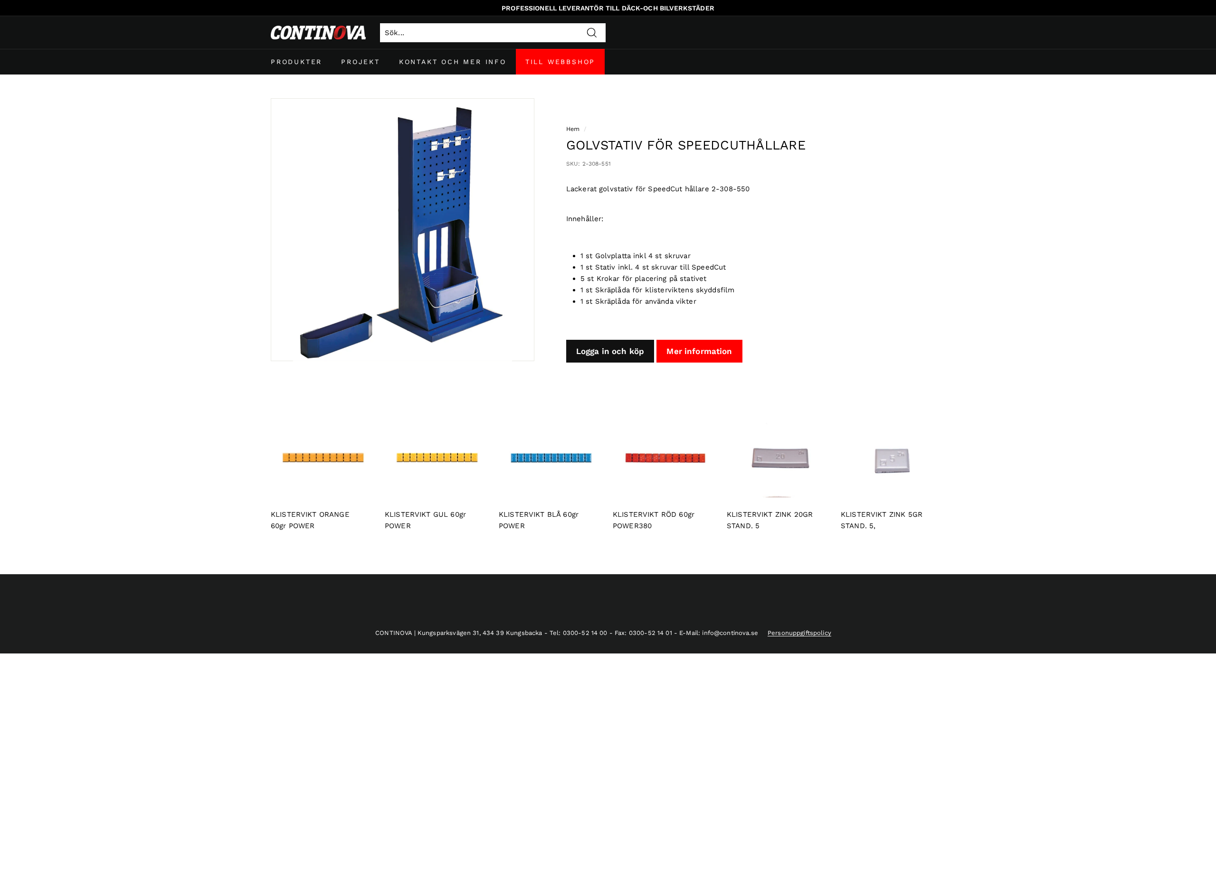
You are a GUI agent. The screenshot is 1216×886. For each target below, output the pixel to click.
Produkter (296, 61)
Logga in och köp (610, 351)
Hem (573, 128)
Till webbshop (560, 61)
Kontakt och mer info (452, 61)
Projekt (360, 61)
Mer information (699, 351)
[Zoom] (402, 230)
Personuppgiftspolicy (799, 632)
